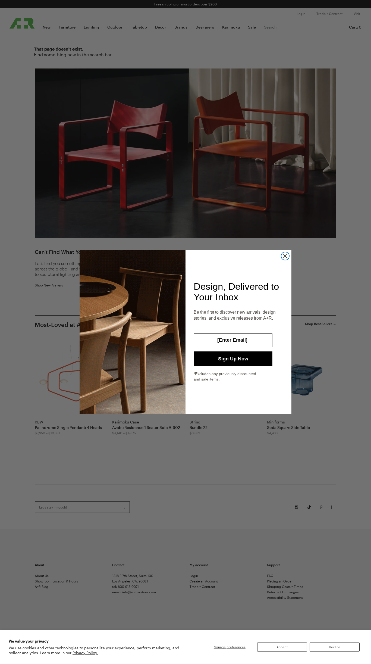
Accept (282, 647)
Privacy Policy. (85, 652)
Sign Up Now (233, 358)
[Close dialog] (285, 256)
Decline (334, 647)
